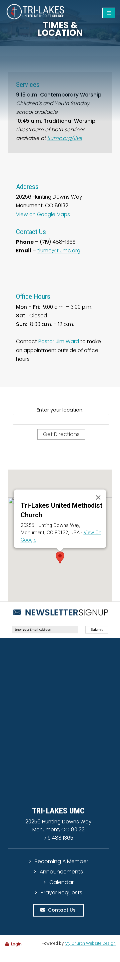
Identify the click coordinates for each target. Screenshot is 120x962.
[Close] (98, 497)
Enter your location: (60, 409)
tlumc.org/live (64, 138)
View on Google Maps (43, 214)
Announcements (61, 871)
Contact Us (62, 910)
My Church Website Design (90, 943)
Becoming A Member (61, 861)
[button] (60, 557)
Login (16, 944)
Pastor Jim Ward (58, 341)
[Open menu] (108, 13)
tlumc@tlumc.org (58, 250)
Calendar (61, 882)
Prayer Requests (61, 892)
